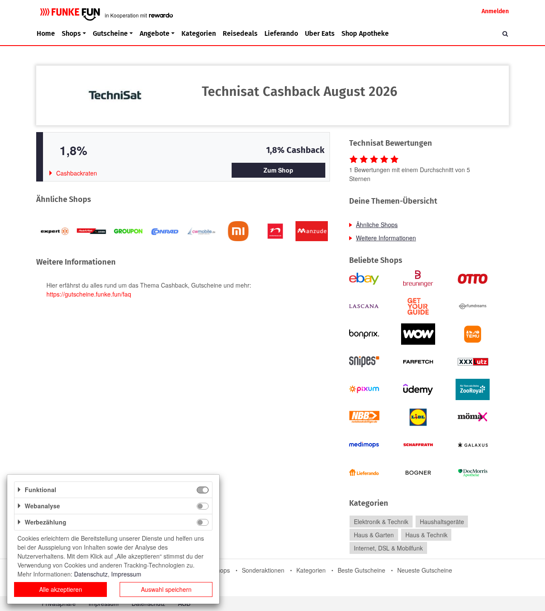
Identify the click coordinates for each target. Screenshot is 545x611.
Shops (221, 570)
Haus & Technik (426, 534)
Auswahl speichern (166, 589)
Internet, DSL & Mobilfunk (388, 548)
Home (46, 33)
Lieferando (281, 33)
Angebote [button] (154, 33)
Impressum (126, 574)
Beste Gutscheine (361, 570)
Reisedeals (240, 33)
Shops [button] (71, 33)
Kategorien (198, 33)
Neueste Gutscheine (424, 570)
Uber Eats (320, 33)
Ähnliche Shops (377, 224)
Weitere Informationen (386, 237)
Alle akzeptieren (60, 589)
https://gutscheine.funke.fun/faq (88, 294)
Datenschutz (91, 574)
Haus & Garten (374, 534)
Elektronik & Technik (381, 521)
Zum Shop (278, 170)
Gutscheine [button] (110, 33)
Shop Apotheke (365, 33)
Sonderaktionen (263, 570)
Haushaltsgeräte (442, 521)
